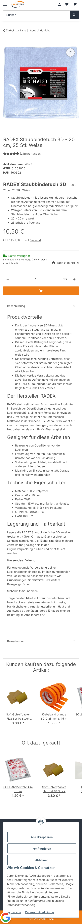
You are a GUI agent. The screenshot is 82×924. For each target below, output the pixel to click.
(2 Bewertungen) (31, 153)
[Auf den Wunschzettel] (70, 52)
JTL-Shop (48, 918)
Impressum (14, 912)
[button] (59, 4)
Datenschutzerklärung (39, 912)
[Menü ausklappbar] (5, 2)
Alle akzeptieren (42, 837)
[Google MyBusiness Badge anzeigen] (5, 917)
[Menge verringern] (7, 279)
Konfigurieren (41, 848)
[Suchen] (74, 15)
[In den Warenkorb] (6, 43)
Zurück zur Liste (16, 30)
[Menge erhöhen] (74, 279)
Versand (35, 240)
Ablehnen (41, 860)
